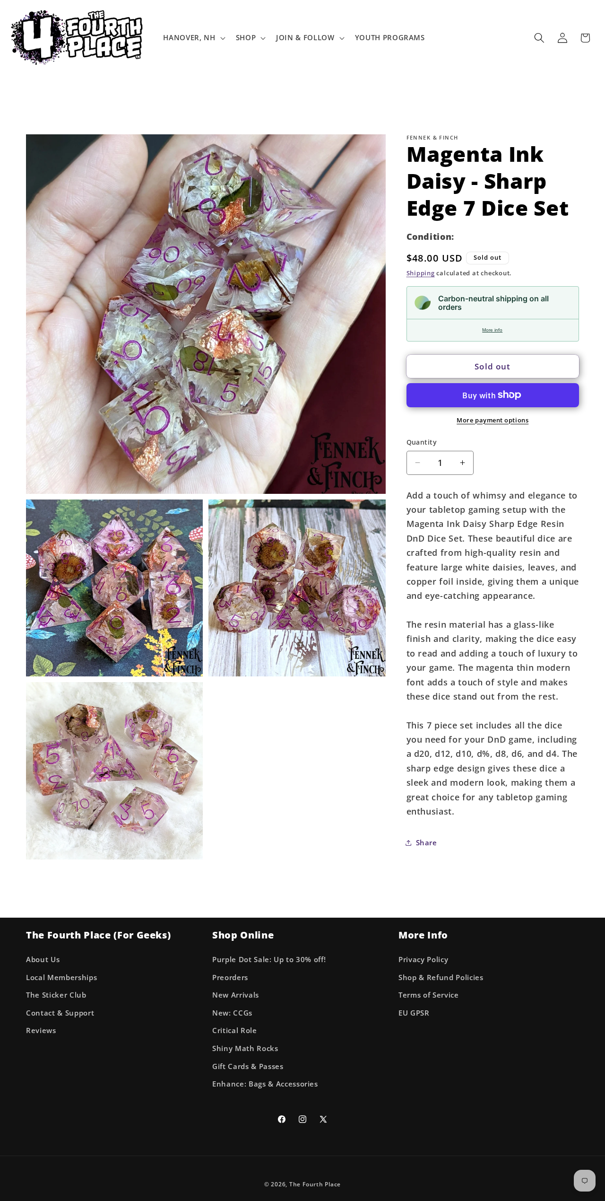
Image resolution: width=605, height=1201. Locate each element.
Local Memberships (61, 977)
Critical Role (234, 1030)
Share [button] (426, 842)
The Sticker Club (56, 995)
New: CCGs (232, 1012)
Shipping (420, 273)
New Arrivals (235, 995)
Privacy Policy (423, 959)
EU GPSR (414, 1012)
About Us (43, 959)
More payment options (492, 419)
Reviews (41, 1030)
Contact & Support (60, 1012)
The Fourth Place (315, 1184)
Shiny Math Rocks (245, 1048)
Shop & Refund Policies (441, 977)
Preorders (230, 977)
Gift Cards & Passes (248, 1066)
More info (492, 330)
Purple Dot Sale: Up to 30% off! (269, 959)
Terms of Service (428, 995)
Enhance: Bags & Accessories (265, 1084)
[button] (193, 38)
